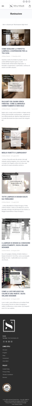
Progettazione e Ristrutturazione (11, 273)
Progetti (5, 352)
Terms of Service (17, 402)
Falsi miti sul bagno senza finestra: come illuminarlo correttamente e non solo (13, 104)
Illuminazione (6, 31)
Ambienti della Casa (8, 76)
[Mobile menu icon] (3, 6)
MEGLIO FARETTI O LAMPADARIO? (14, 153)
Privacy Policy (6, 371)
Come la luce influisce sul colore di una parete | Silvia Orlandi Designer (13, 293)
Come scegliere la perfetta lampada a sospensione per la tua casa (14, 51)
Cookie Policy (6, 369)
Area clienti (5, 361)
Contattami (6, 358)
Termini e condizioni (8, 374)
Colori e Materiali (7, 78)
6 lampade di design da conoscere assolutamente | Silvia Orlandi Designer (16, 245)
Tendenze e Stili (7, 33)
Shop (4, 355)
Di (6, 56)
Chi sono (5, 350)
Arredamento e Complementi (10, 129)
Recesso (5, 377)
